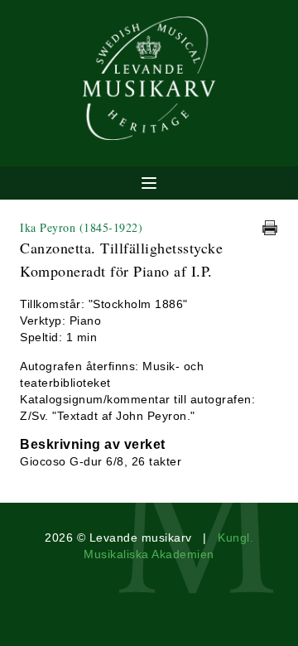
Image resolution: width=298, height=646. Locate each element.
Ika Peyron (81, 227)
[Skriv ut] (270, 227)
